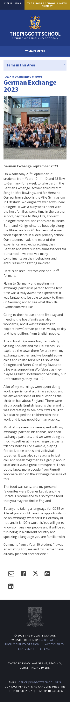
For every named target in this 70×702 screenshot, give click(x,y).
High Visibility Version (22, 644)
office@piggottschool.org (39, 682)
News (38, 77)
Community (23, 77)
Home (7, 77)
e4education (49, 640)
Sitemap (46, 648)
